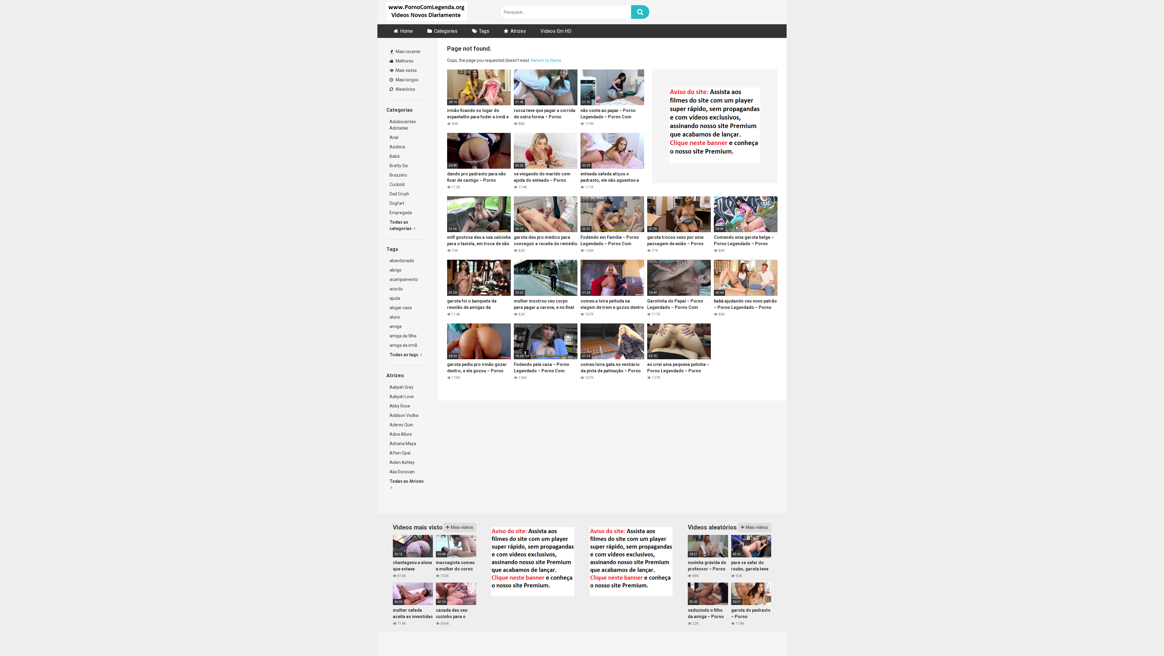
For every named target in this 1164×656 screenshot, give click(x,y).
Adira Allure (401, 434)
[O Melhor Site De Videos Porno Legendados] (426, 12)
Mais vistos (406, 70)
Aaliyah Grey (401, 387)
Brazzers (398, 175)
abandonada (402, 260)
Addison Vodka (404, 415)
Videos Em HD (555, 31)
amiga (396, 326)
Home (406, 31)
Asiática (397, 146)
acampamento (404, 279)
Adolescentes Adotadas (403, 124)
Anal (394, 137)
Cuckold (397, 184)
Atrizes (518, 31)
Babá (395, 156)
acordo (396, 288)
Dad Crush (399, 193)
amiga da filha (403, 335)
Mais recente (407, 51)
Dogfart (397, 203)
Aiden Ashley (402, 462)
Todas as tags (404, 354)
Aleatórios (405, 89)
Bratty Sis (399, 165)
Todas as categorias (401, 225)
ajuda (395, 298)
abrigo (396, 270)
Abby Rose (400, 406)
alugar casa (401, 307)
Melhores (404, 61)
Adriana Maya (403, 443)
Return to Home (546, 60)
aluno (395, 317)
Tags (484, 31)
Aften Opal (400, 453)
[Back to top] (1144, 637)
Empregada (401, 212)
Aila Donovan (402, 471)
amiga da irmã (403, 345)
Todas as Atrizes (407, 481)
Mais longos (406, 79)
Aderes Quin (401, 424)
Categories (445, 31)
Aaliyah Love (402, 396)
